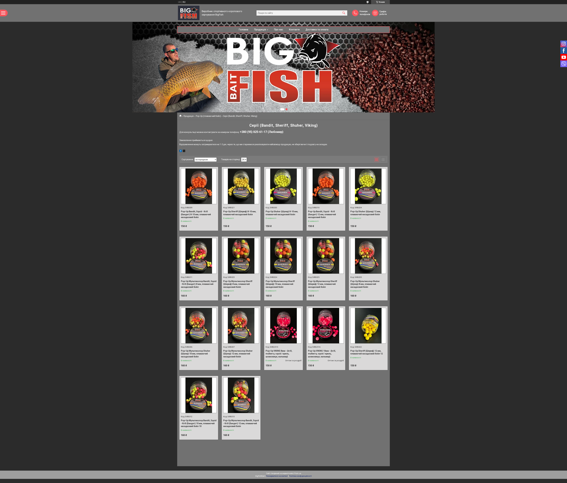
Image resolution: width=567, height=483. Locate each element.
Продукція (260, 29)
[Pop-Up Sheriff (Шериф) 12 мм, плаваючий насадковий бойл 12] (368, 325)
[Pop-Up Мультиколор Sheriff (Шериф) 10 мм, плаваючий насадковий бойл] (283, 256)
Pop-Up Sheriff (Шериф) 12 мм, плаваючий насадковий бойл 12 (366, 352)
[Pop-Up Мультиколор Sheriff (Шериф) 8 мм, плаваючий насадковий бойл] (241, 256)
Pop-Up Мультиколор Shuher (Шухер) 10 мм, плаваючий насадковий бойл (195, 354)
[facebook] (180, 151)
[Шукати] (343, 13)
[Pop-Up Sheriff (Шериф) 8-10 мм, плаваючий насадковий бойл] (241, 186)
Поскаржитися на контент (277, 476)
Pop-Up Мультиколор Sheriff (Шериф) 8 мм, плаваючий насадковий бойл (237, 284)
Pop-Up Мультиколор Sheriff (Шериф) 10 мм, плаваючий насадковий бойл (280, 284)
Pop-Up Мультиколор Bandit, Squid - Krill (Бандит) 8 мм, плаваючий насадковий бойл (198, 284)
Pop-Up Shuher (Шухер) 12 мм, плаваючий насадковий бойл (365, 213)
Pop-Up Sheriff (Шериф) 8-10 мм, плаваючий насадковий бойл (239, 213)
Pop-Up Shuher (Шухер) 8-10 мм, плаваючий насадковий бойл (282, 213)
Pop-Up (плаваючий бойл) (208, 116)
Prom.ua (297, 473)
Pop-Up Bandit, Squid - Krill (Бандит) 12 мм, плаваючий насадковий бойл (322, 214)
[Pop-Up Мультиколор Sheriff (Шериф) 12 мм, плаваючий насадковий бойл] (326, 256)
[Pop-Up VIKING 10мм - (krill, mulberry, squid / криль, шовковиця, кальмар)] (326, 325)
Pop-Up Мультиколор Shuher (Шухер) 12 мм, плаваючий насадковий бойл (238, 354)
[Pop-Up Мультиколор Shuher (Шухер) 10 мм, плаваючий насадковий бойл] (199, 325)
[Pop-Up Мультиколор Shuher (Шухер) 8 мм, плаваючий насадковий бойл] (368, 256)
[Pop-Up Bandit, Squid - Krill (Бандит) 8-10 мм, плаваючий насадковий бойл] (199, 186)
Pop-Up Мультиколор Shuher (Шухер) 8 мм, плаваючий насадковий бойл (365, 284)
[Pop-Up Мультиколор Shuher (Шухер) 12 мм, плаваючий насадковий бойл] (241, 325)
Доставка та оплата (317, 29)
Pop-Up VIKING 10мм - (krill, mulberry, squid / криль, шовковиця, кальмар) (322, 354)
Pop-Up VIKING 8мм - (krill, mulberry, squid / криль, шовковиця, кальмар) (279, 354)
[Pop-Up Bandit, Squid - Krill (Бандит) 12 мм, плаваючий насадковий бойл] (326, 186)
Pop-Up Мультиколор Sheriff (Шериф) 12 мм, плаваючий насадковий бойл (322, 284)
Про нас (278, 29)
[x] (184, 151)
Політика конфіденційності (300, 476)
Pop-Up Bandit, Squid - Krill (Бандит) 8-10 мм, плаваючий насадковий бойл (196, 214)
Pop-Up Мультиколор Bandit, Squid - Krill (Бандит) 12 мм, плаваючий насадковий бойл (241, 423)
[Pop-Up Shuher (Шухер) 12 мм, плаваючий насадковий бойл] (368, 186)
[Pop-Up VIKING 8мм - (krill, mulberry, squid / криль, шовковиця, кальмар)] (283, 325)
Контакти (294, 29)
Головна (243, 29)
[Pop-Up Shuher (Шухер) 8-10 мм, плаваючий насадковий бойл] (283, 186)
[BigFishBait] (188, 13)
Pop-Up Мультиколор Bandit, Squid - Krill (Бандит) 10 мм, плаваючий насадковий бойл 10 (198, 423)
